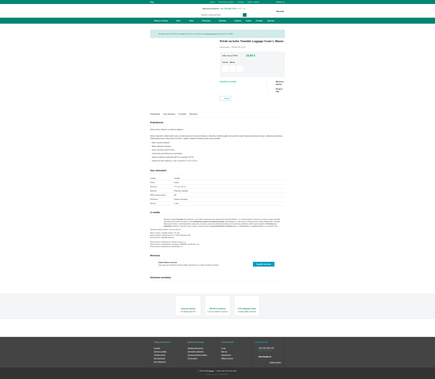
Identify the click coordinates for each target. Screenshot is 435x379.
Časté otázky (192, 358)
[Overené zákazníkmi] (191, 332)
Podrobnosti (155, 114)
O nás (223, 348)
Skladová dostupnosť (195, 348)
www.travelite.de (175, 229)
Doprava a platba (160, 352)
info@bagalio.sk (264, 356)
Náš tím (224, 352)
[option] (225, 69)
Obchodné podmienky (196, 352)
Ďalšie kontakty (275, 362)
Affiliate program (227, 358)
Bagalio (211, 371)
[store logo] (164, 11)
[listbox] (252, 69)
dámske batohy (211, 34)
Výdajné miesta (159, 355)
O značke (182, 114)
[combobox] (221, 15)
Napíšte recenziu (263, 264)
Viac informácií (169, 114)
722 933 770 (227, 8)
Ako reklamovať (160, 362)
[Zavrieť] (283, 31)
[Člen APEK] (157, 332)
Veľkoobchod (226, 355)
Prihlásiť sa (280, 2)
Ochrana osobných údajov (197, 355)
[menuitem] (158, 21)
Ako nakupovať (159, 358)
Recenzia (193, 114)
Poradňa (157, 348)
